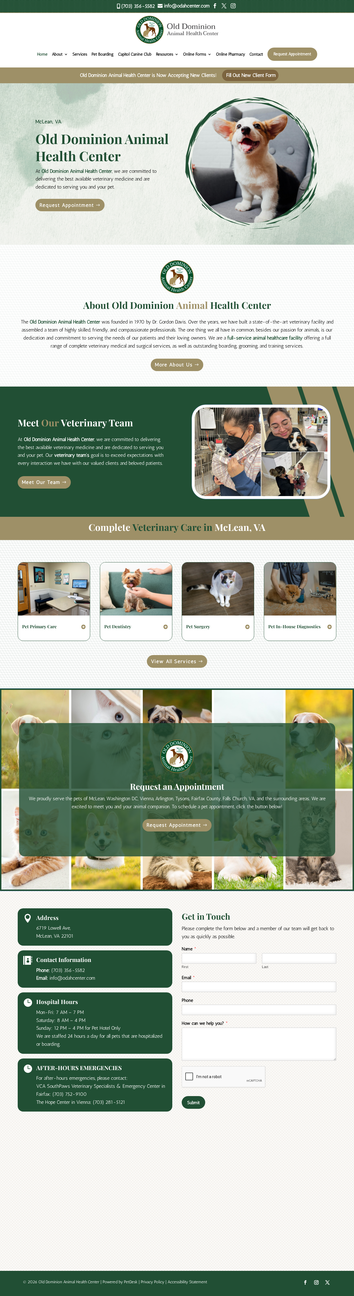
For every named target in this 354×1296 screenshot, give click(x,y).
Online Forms (194, 54)
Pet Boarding (103, 54)
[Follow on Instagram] (316, 1282)
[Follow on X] (327, 1282)
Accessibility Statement (187, 1281)
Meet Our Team (41, 482)
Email (188, 977)
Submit (193, 1102)
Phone (187, 1000)
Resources (164, 54)
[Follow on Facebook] (305, 1282)
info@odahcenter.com (72, 978)
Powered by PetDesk (120, 1281)
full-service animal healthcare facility (265, 338)
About (57, 54)
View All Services (174, 661)
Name (189, 948)
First (185, 967)
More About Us (174, 365)
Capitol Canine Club (135, 54)
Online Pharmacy (230, 54)
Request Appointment (292, 53)
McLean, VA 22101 (55, 936)
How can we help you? (205, 1023)
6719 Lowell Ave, (53, 928)
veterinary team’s (71, 455)
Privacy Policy (152, 1281)
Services (79, 54)
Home (42, 54)
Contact (256, 54)
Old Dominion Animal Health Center (76, 171)
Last (265, 967)
